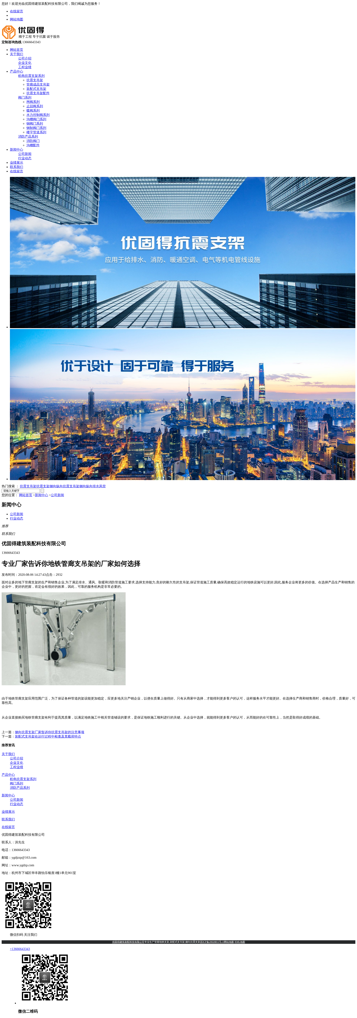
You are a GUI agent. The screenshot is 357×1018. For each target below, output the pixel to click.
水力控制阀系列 (38, 115)
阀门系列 (24, 97)
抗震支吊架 (34, 80)
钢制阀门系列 (36, 128)
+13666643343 (20, 949)
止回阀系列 (34, 106)
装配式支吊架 (36, 89)
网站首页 (16, 49)
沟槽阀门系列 (36, 119)
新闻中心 (16, 149)
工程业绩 (24, 67)
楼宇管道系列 (36, 132)
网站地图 (16, 19)
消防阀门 (33, 141)
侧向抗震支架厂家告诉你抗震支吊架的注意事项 (49, 732)
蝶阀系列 (33, 110)
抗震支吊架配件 (38, 93)
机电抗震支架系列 (31, 75)
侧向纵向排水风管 (92, 486)
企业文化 (24, 62)
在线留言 (16, 11)
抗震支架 (43, 486)
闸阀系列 (33, 102)
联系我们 (16, 167)
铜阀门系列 (34, 123)
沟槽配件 (33, 145)
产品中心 (16, 71)
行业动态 (24, 158)
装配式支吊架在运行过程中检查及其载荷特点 (48, 736)
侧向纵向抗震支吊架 (64, 486)
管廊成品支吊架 (38, 84)
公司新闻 (24, 154)
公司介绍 (24, 58)
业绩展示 (16, 162)
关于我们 (16, 54)
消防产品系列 (28, 136)
